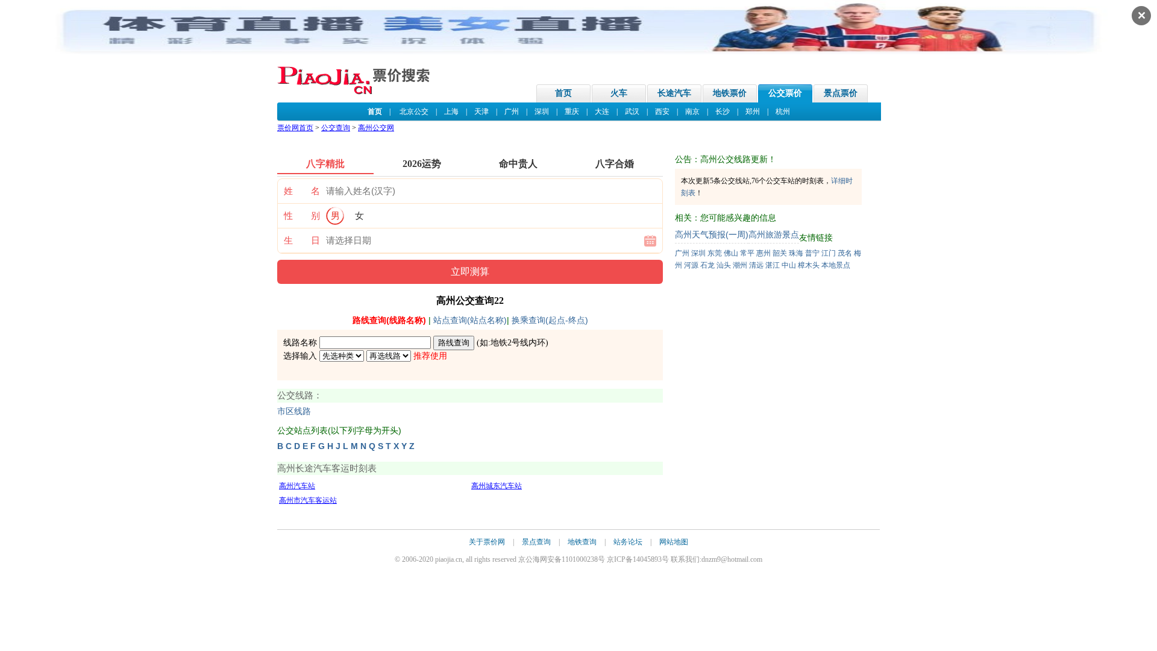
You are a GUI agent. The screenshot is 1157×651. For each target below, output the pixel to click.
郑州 (752, 111)
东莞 (714, 253)
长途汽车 (674, 93)
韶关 (780, 253)
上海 (451, 111)
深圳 (542, 111)
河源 (691, 265)
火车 (618, 93)
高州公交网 (376, 128)
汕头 (723, 265)
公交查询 (335, 128)
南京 (692, 111)
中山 (789, 265)
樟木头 (809, 265)
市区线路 (294, 411)
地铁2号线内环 (518, 342)
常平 (747, 253)
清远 (756, 265)
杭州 (783, 111)
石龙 (707, 265)
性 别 (302, 216)
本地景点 (835, 265)
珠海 (796, 253)
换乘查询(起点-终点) (550, 320)
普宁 (812, 253)
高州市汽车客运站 (308, 500)
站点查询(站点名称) (470, 320)
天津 (481, 111)
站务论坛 (627, 542)
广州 (511, 111)
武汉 (632, 111)
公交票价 (785, 93)
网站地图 (673, 542)
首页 (563, 93)
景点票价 (841, 93)
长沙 (722, 111)
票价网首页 (295, 128)
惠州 (763, 253)
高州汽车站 (297, 486)
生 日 (302, 240)
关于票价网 (487, 542)
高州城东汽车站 (496, 486)
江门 (828, 253)
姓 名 (302, 191)
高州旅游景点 (773, 234)
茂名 (845, 253)
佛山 (731, 253)
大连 (602, 111)
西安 (662, 111)
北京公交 (414, 111)
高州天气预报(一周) (711, 234)
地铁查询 (582, 542)
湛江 (772, 265)
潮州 (740, 265)
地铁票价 (730, 93)
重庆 (572, 111)
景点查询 (536, 542)
